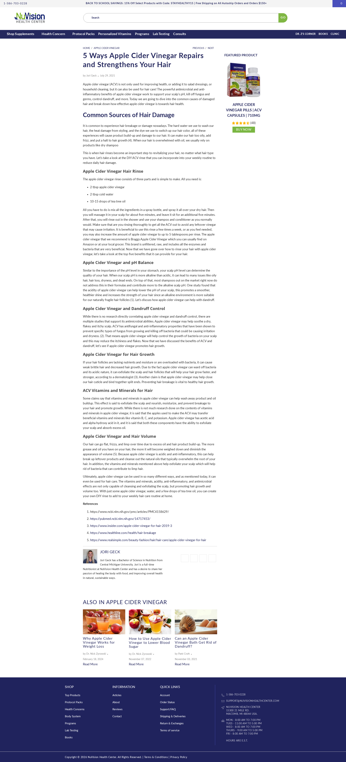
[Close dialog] (206, 351)
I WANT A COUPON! (172, 401)
